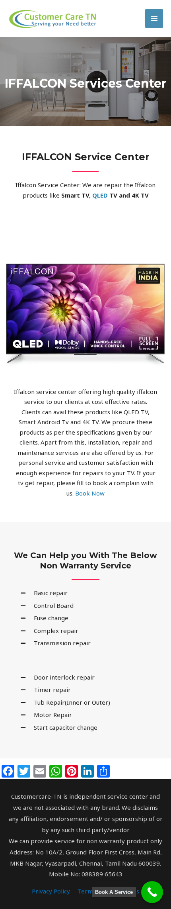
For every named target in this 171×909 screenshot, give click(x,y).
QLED (100, 195)
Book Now (89, 493)
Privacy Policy (51, 891)
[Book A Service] (152, 892)
